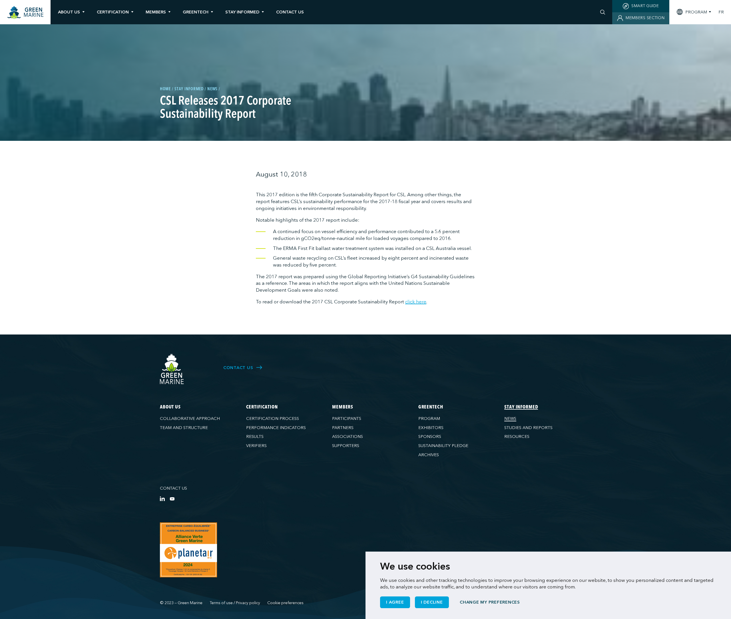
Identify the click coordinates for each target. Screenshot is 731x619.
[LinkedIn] (162, 498)
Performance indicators (276, 427)
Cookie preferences (285, 603)
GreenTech (195, 12)
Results (255, 436)
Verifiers (256, 445)
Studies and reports (528, 427)
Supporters (345, 445)
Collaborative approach (190, 418)
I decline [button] (432, 602)
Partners (343, 427)
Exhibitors (430, 427)
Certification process (272, 418)
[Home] (25, 12)
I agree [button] (395, 602)
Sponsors (429, 436)
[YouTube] (172, 498)
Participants (346, 418)
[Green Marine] (172, 369)
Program (429, 418)
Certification (113, 12)
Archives (428, 455)
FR (721, 12)
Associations (347, 436)
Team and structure (184, 427)
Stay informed (242, 12)
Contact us (173, 488)
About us (69, 12)
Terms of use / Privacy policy (235, 603)
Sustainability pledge (443, 445)
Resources (516, 436)
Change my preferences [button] (490, 602)
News (510, 418)
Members (156, 12)
